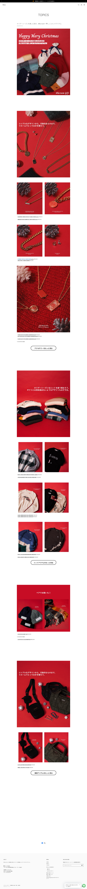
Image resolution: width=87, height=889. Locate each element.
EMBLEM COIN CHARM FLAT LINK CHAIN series (28, 219)
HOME (47, 862)
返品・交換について (49, 874)
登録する (48, 869)
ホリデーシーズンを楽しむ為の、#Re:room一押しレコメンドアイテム (39, 24)
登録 (81, 865)
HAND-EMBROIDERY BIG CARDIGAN (25, 516)
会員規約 (19, 885)
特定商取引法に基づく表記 (13, 885)
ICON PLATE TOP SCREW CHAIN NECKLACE (27, 338)
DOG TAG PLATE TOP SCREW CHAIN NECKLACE (28, 336)
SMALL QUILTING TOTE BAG (23, 767)
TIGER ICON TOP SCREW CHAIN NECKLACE (27, 334)
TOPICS (47, 865)
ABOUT (47, 863)
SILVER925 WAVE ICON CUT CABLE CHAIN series (28, 216)
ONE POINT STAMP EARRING (24, 260)
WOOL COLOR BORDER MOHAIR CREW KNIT (27, 554)
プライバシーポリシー (6, 885)
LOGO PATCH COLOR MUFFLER (24, 639)
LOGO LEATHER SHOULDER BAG (24, 764)
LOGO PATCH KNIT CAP (23, 634)
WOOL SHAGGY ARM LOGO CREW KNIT (26, 557)
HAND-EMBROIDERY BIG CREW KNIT (25, 515)
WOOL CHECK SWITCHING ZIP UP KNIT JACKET (28, 474)
